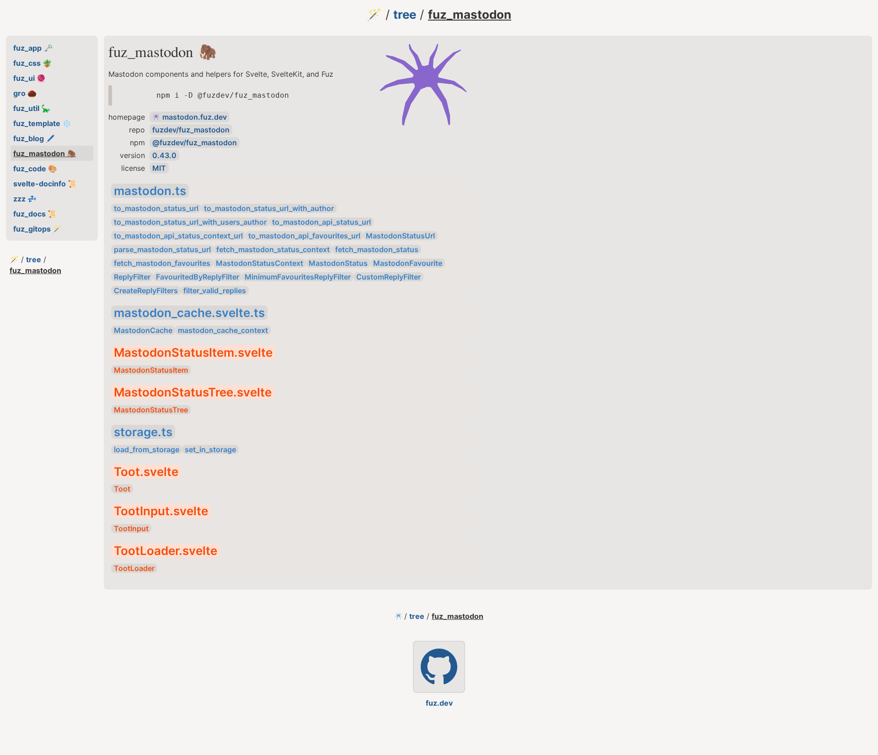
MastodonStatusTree (151, 409)
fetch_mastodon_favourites (162, 263)
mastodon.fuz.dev (194, 116)
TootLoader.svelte (165, 551)
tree (404, 14)
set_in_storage (210, 449)
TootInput (131, 528)
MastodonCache (143, 330)
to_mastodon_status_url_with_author (269, 208)
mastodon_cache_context (223, 330)
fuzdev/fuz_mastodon (191, 129)
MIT (159, 168)
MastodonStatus (338, 263)
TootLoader (134, 568)
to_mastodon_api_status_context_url (178, 235)
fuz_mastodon (469, 14)
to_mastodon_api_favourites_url (304, 235)
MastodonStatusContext (259, 263)
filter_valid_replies (214, 290)
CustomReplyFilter (388, 276)
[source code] (439, 667)
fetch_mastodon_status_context (273, 249)
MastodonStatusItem (151, 370)
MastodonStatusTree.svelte (193, 392)
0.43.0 (164, 155)
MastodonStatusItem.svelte (193, 352)
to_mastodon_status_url (156, 208)
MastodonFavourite (407, 263)
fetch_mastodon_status (376, 249)
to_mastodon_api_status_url (321, 222)
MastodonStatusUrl (400, 235)
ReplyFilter (132, 276)
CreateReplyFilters (146, 290)
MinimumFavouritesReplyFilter (298, 276)
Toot (122, 488)
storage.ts (143, 432)
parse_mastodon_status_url (162, 249)
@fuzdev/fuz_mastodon (194, 142)
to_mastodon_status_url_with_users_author (190, 222)
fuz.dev (439, 702)
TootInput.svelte (161, 511)
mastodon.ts (150, 191)
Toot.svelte (146, 472)
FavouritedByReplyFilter (197, 276)
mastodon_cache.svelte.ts (189, 313)
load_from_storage (146, 449)
